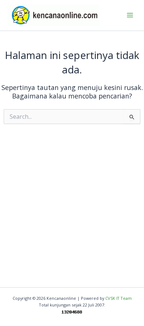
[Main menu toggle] (130, 15)
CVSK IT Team (118, 298)
